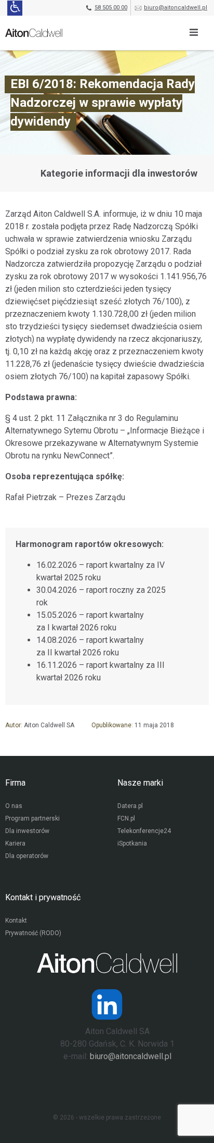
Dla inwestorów (27, 831)
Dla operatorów (26, 856)
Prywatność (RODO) (33, 933)
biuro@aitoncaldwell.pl (175, 7)
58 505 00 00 (111, 7)
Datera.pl (130, 806)
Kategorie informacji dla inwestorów (119, 173)
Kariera (15, 843)
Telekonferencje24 (144, 831)
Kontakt (16, 920)
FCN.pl (126, 818)
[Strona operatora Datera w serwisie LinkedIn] (107, 1004)
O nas (13, 806)
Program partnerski (32, 818)
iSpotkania (132, 843)
